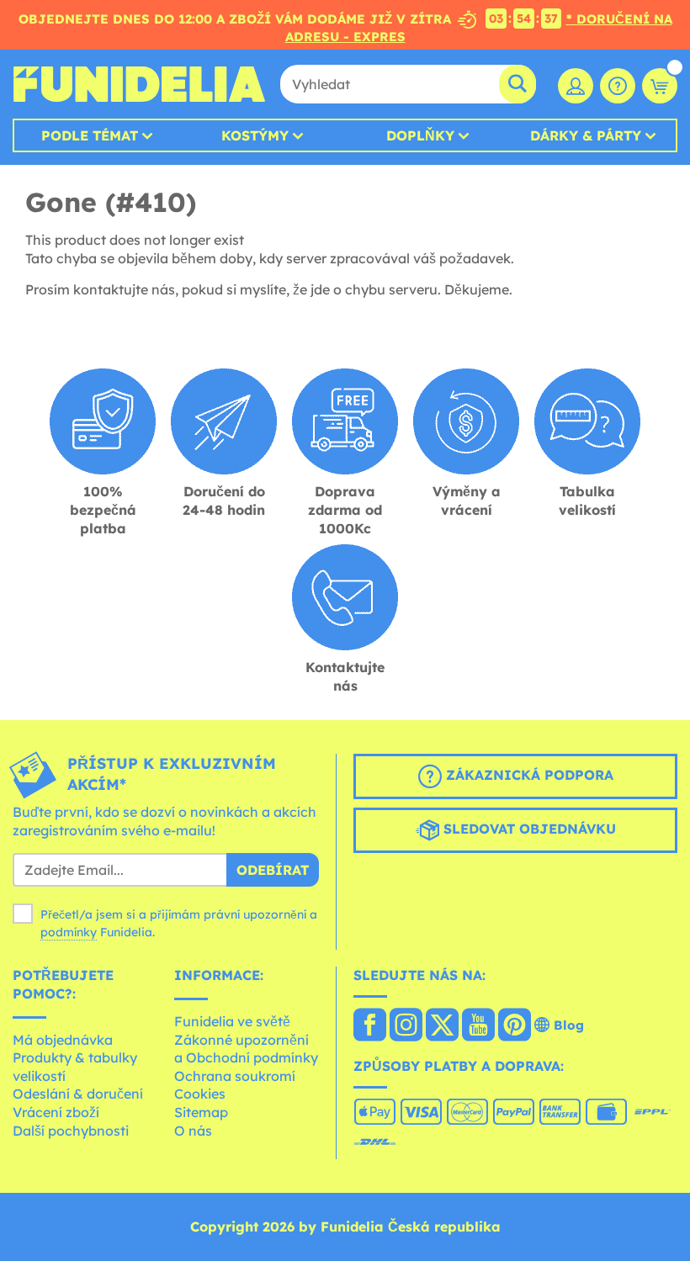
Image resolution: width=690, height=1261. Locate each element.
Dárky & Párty (585, 135)
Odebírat (272, 869)
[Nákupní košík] (659, 85)
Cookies (200, 1093)
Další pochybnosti (71, 1130)
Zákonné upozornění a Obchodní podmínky (246, 1049)
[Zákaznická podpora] (617, 85)
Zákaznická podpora (527, 775)
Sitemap (201, 1112)
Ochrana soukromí (234, 1076)
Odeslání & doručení (78, 1093)
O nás (193, 1130)
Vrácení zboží (56, 1112)
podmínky (68, 932)
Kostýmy (255, 135)
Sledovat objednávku (527, 829)
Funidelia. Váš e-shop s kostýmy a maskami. (139, 84)
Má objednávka (63, 1039)
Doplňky (420, 135)
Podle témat (89, 135)
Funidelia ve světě (232, 1021)
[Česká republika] (369, 1026)
